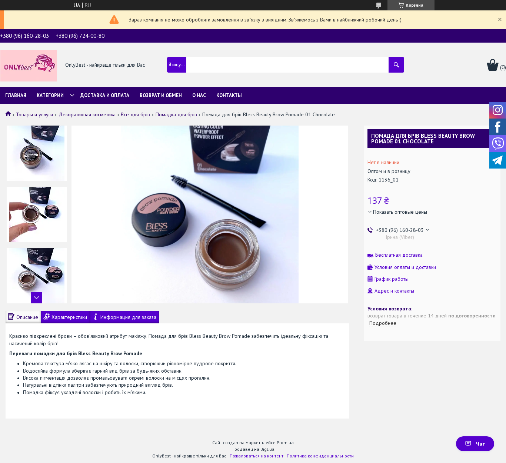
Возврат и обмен (161, 95)
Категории (50, 95)
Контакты (229, 95)
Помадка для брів (176, 114)
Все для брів (135, 114)
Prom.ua (285, 442)
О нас (199, 95)
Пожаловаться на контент (256, 456)
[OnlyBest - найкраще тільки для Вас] (28, 65)
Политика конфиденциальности (320, 456)
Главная (15, 95)
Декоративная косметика (87, 114)
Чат (480, 443)
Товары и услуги (34, 114)
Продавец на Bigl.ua (253, 449)
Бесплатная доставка (399, 255)
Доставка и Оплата (104, 95)
